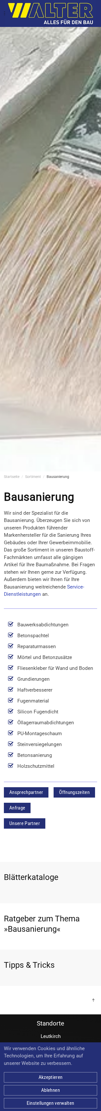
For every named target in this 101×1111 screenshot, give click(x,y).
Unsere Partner (24, 823)
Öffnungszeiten (74, 792)
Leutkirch (51, 1036)
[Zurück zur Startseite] (50, 13)
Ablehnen (50, 1090)
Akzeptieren (51, 1077)
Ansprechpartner (26, 792)
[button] (93, 1000)
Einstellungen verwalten (50, 1103)
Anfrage (17, 808)
